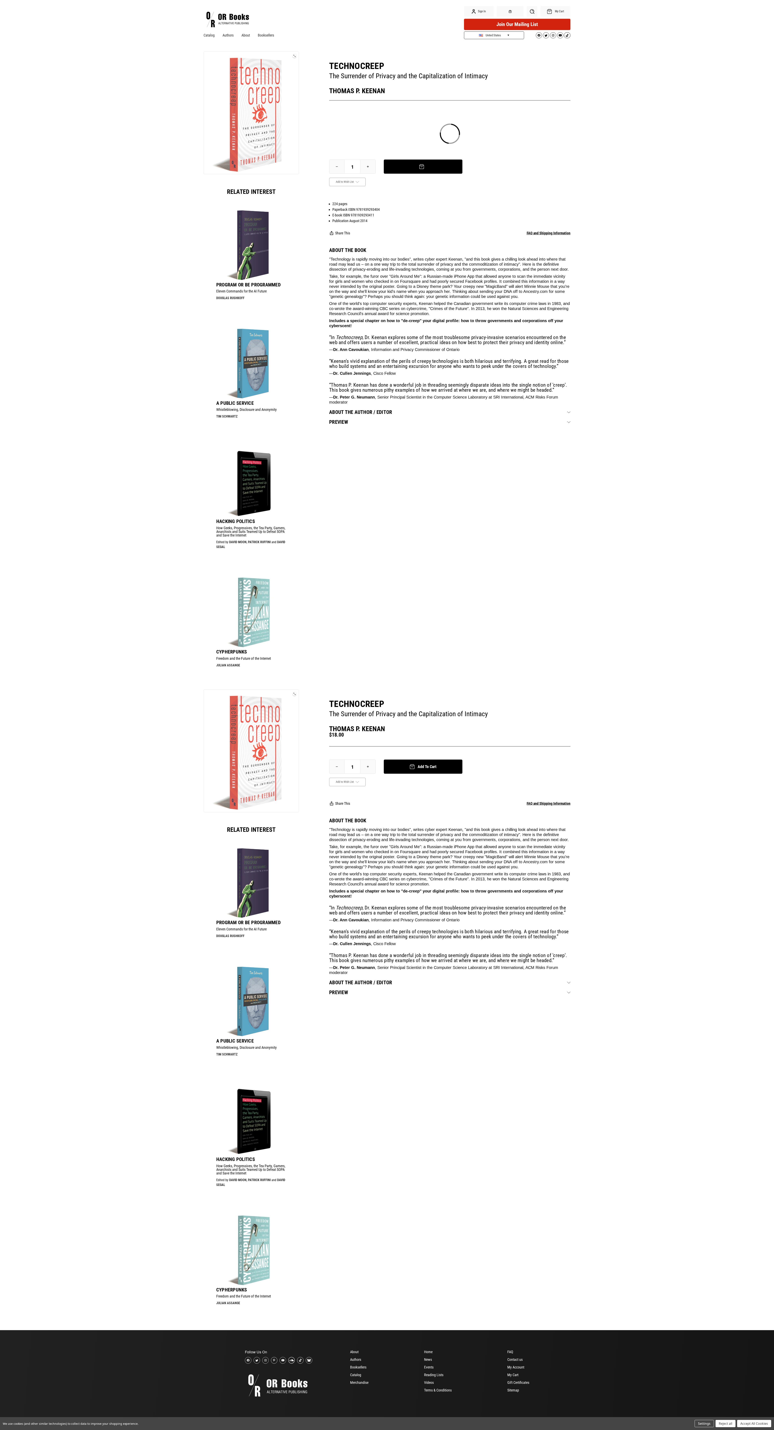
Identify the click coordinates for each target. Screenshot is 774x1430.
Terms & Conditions (438, 1390)
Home (428, 1352)
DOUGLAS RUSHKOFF (230, 298)
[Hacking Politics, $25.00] (251, 482)
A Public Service (235, 403)
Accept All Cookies (754, 1423)
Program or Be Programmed (248, 284)
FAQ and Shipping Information (548, 233)
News (428, 1359)
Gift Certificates (518, 1382)
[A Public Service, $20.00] (251, 363)
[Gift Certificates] (510, 11)
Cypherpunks (231, 651)
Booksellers (266, 35)
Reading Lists (433, 1375)
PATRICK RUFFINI (259, 542)
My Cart (512, 1375)
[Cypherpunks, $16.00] (251, 612)
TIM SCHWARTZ (226, 416)
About (245, 35)
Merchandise (359, 1382)
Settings (704, 1423)
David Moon (238, 542)
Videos (429, 1382)
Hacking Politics (235, 521)
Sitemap (513, 1390)
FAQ (510, 1352)
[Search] (532, 11)
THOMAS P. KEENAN (357, 91)
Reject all (725, 1423)
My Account (515, 1367)
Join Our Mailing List (517, 24)
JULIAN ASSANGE (228, 665)
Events (429, 1367)
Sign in (481, 11)
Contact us (515, 1359)
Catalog (209, 35)
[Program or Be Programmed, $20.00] (251, 245)
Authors (228, 35)
